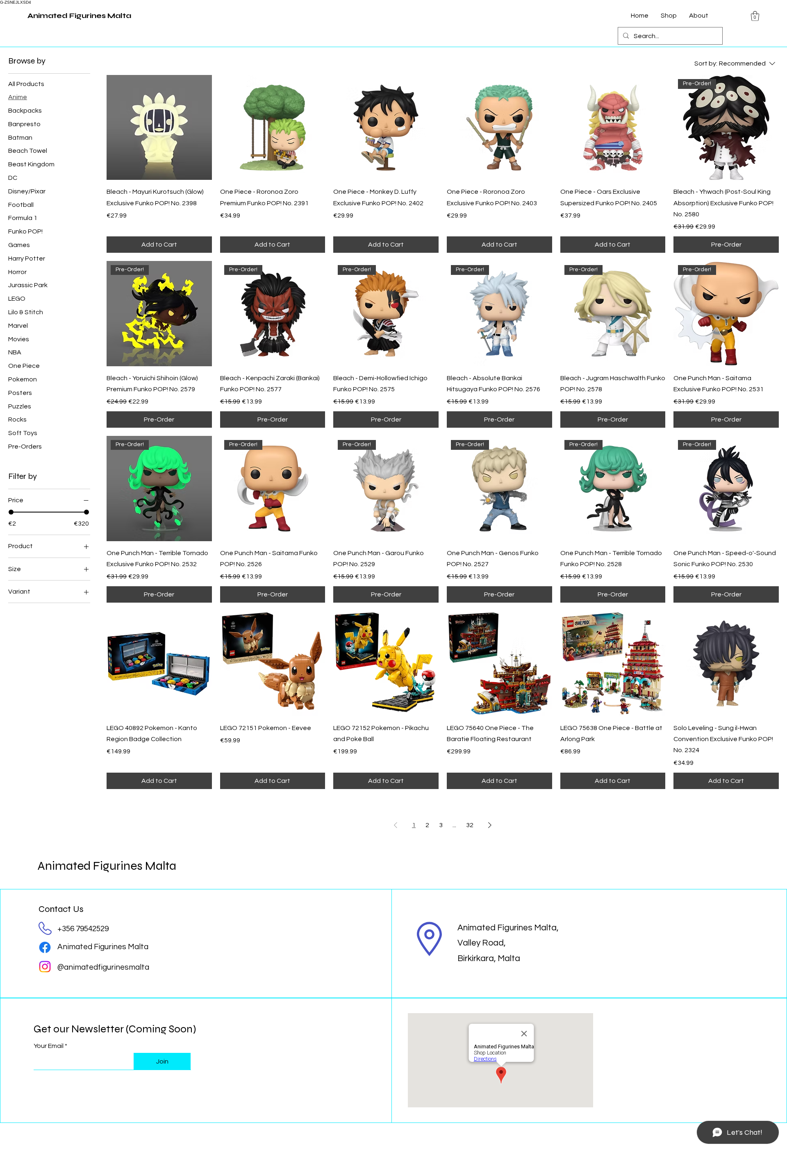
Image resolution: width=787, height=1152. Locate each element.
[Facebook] (44, 947)
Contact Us (61, 909)
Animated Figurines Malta (106, 865)
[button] (755, 16)
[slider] (11, 512)
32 (469, 825)
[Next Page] (490, 825)
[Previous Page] (395, 825)
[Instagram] (44, 966)
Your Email (49, 1046)
